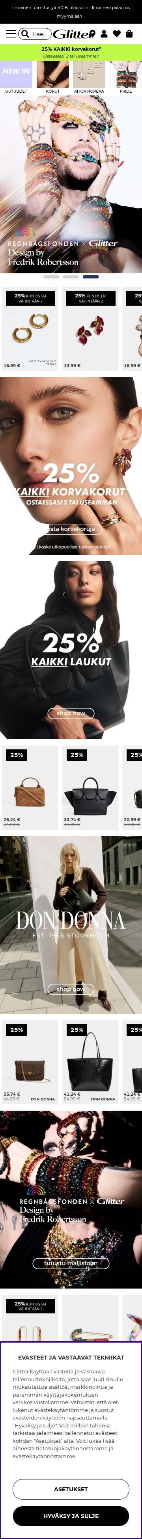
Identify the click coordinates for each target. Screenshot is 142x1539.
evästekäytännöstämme (44, 1456)
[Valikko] (12, 33)
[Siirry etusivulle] (71, 33)
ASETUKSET (71, 1489)
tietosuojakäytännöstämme (72, 1448)
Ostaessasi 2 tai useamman (71, 56)
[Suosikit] (119, 34)
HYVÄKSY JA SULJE (71, 1516)
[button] (107, 34)
